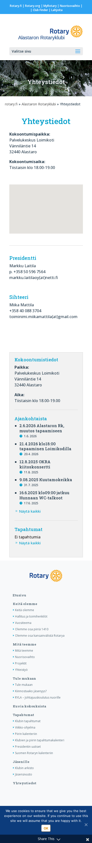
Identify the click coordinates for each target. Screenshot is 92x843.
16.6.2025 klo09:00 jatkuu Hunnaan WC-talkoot (44, 495)
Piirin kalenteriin (26, 734)
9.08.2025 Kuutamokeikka (45, 479)
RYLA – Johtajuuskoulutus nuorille (38, 697)
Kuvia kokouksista (29, 706)
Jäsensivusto (23, 774)
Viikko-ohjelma (25, 727)
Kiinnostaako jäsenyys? (31, 691)
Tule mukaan (24, 678)
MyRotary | (51, 6)
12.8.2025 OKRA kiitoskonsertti (35, 464)
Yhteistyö (21, 670)
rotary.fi (11, 104)
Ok (46, 828)
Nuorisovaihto (70, 6)
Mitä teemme (24, 644)
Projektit (20, 663)
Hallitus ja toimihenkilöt (31, 616)
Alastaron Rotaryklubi (39, 104)
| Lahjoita (55, 10)
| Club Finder (39, 10)
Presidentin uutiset (28, 747)
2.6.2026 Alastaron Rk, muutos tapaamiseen (41, 428)
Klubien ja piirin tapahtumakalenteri (39, 740)
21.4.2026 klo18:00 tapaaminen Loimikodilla (45, 446)
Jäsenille (21, 761)
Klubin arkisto (24, 768)
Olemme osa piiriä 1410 (31, 629)
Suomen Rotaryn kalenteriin (34, 753)
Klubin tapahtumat (27, 721)
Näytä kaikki (30, 511)
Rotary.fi (16, 6)
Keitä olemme (25, 604)
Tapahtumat (23, 715)
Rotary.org (32, 6)
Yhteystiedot (24, 783)
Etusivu (19, 595)
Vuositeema (23, 623)
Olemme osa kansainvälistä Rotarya (40, 635)
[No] (85, 824)
